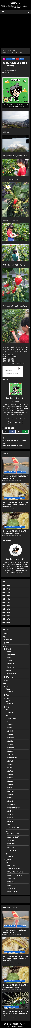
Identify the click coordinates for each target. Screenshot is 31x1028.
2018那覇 (10, 784)
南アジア (6, 698)
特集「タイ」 (6, 596)
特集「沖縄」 (6, 612)
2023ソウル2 (11, 844)
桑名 (8, 824)
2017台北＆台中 (12, 718)
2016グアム (10, 692)
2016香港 (10, 856)
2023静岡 (10, 811)
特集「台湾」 (6, 619)
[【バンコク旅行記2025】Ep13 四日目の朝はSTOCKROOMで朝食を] (15, 520)
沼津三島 (10, 355)
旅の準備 (5, 646)
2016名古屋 (10, 748)
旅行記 (13, 59)
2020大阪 (10, 801)
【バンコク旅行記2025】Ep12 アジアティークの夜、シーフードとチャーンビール (15, 1013)
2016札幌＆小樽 (12, 758)
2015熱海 (8, 59)
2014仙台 (10, 724)
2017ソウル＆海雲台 (13, 834)
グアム (8, 689)
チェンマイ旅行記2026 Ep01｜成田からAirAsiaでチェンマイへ (15, 477)
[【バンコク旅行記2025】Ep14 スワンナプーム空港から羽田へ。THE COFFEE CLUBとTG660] (15, 491)
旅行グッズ (7, 649)
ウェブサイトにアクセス (15, 418)
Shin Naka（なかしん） (10, 70)
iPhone (9, 658)
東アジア (22, 59)
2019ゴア (10, 704)
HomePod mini (11, 654)
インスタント (8, 639)
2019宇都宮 (10, 791)
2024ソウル (10, 847)
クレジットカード (11, 674)
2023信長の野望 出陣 (13, 808)
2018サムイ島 (11, 878)
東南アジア (23, 471)
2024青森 (10, 818)
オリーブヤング (12, 850)
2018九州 (10, 771)
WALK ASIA (15, 3)
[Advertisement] (15, 30)
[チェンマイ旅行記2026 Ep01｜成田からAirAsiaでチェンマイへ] (15, 465)
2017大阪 (10, 764)
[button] (2, 12)
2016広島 (10, 754)
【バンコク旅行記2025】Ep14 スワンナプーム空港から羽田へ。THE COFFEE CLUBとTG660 (15, 504)
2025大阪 (10, 821)
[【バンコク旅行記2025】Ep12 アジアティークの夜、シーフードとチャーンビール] (15, 1000)
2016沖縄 (10, 761)
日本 (17, 59)
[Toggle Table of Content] (19, 368)
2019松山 (10, 794)
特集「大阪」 (6, 609)
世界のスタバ (8, 695)
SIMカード (12, 660)
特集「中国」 (6, 599)
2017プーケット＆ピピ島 (14, 875)
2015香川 (10, 744)
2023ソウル (10, 840)
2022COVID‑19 (11, 804)
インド (8, 701)
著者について (8, 371)
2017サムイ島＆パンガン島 (15, 872)
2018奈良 (10, 778)
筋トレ (6, 680)
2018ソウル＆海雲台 (13, 837)
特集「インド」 (7, 589)
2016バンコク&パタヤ (13, 868)
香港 (7, 854)
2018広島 (10, 781)
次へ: (12, 444)
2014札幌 (10, 731)
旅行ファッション (9, 677)
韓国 (7, 831)
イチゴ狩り (11, 359)
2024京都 (10, 814)
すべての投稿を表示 (15, 422)
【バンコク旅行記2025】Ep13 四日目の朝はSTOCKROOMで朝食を (15, 532)
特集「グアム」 (7, 592)
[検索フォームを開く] (28, 12)
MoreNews (10, 1026)
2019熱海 (10, 798)
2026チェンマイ (12, 471)
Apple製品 (8, 652)
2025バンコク (12, 498)
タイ (18, 471)
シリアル (6, 643)
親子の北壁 (11, 361)
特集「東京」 (6, 586)
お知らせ (5, 633)
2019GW (9, 788)
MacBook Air (10, 664)
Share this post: (11, 375)
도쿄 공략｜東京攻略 (13, 828)
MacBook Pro (10, 667)
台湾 (7, 716)
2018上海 (10, 712)
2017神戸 (10, 768)
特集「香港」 (6, 622)
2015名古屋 (10, 738)
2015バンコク (11, 865)
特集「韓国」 (6, 616)
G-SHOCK (8, 670)
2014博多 (10, 728)
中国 (7, 710)
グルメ (4, 637)
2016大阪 (10, 751)
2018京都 (10, 774)
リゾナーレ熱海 (12, 357)
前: (14, 439)
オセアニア (7, 686)
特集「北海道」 (7, 602)
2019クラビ (10, 882)
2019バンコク (11, 885)
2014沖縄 (10, 734)
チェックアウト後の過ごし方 (16, 363)
